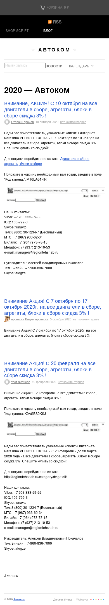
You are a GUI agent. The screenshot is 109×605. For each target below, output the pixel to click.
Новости (54, 65)
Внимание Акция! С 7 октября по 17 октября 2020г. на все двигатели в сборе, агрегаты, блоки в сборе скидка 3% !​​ (52, 306)
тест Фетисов (20, 382)
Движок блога (62, 599)
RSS (57, 21)
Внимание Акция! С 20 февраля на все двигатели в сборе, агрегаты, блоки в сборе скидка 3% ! (50, 369)
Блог (48, 30)
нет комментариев (73, 122)
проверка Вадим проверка (29, 319)
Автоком (54, 49)
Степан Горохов (22, 122)
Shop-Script (17, 30)
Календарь (79, 65)
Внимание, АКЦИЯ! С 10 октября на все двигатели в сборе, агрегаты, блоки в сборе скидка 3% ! (50, 109)
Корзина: (57, 7)
